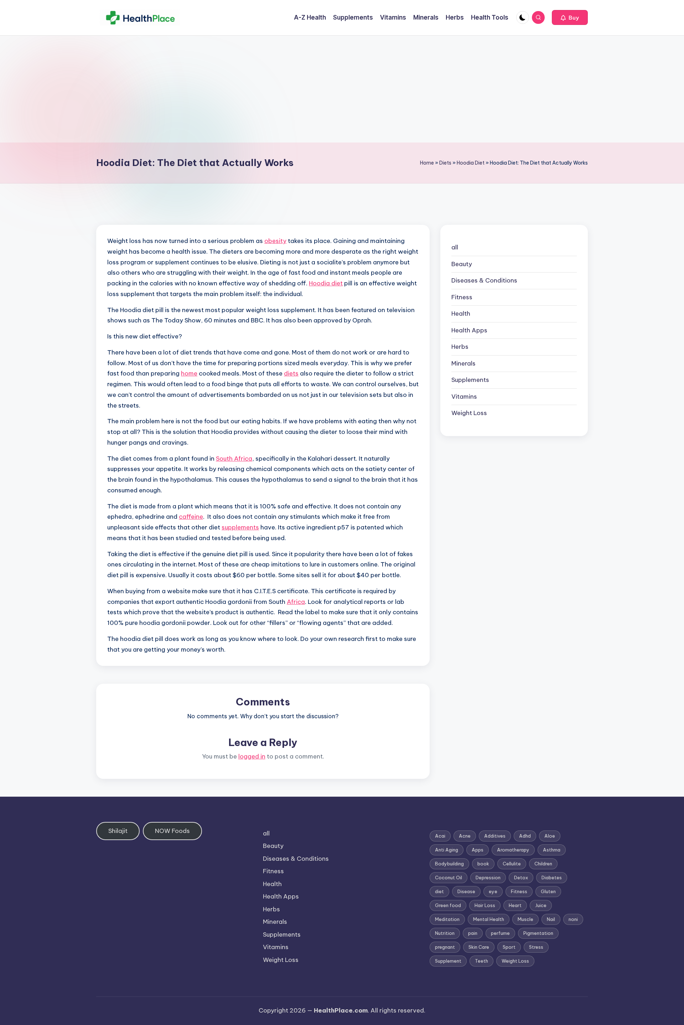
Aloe (549, 836)
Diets (445, 163)
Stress (536, 947)
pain (472, 933)
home (189, 373)
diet (439, 891)
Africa (296, 602)
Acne (465, 836)
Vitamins (464, 396)
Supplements (470, 380)
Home (427, 163)
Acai (440, 836)
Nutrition (445, 933)
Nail (551, 919)
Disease (466, 891)
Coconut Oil (448, 877)
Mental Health (488, 919)
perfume (500, 933)
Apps (477, 850)
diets (291, 373)
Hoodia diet (326, 283)
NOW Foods (172, 831)
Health (460, 313)
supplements (240, 527)
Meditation (447, 919)
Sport (509, 947)
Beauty (461, 264)
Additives (495, 836)
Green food (448, 905)
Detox (521, 877)
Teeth (481, 961)
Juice (540, 905)
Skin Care (478, 947)
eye (493, 891)
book (483, 863)
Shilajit (118, 831)
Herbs (459, 347)
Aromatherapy (513, 850)
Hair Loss (485, 905)
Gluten (548, 891)
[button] (570, 17)
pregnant (445, 947)
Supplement (448, 961)
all (454, 247)
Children (543, 863)
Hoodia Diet (470, 163)
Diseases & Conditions (484, 280)
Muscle (525, 919)
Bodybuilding (449, 863)
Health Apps (469, 330)
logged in (251, 756)
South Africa (234, 458)
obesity (275, 241)
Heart (515, 905)
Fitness (461, 297)
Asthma (551, 850)
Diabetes (552, 877)
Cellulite (512, 863)
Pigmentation (538, 933)
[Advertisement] (342, 89)
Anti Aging (446, 850)
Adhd (525, 836)
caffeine (191, 517)
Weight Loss (469, 413)
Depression (488, 877)
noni (573, 919)
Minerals (463, 363)
